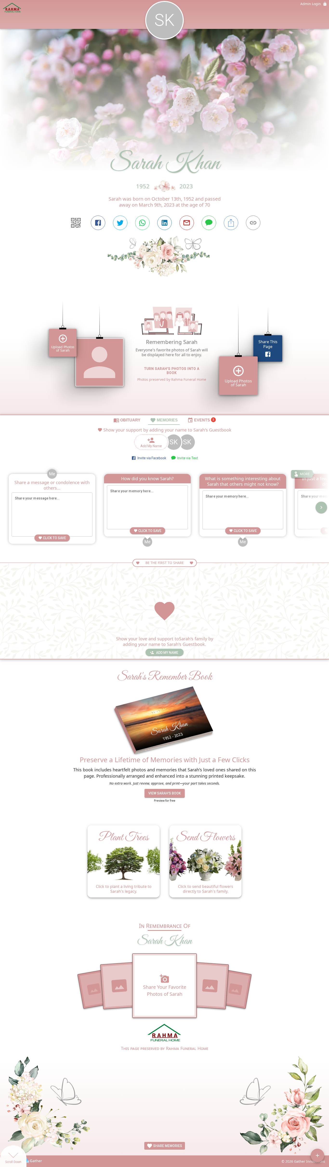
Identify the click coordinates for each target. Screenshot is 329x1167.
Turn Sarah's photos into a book (171, 371)
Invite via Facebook (151, 458)
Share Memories (167, 1146)
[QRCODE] (76, 223)
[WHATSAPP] (142, 223)
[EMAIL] (186, 223)
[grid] (164, 354)
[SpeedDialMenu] (317, 1155)
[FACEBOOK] (98, 223)
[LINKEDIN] (164, 223)
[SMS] (209, 223)
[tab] (127, 420)
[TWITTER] (120, 223)
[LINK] (253, 223)
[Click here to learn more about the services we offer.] (165, 1033)
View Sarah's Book (164, 793)
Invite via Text (187, 458)
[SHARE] (231, 223)
